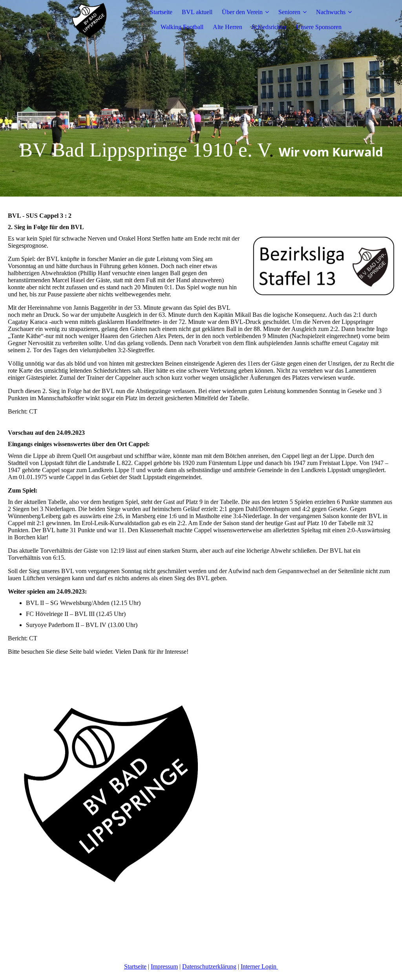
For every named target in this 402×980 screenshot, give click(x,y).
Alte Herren (227, 27)
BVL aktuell (197, 12)
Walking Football (182, 27)
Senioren (289, 12)
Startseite (161, 12)
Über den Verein (242, 12)
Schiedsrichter (269, 27)
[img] (89, 19)
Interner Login (259, 966)
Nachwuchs (330, 12)
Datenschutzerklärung (209, 966)
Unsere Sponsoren (319, 27)
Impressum (164, 966)
